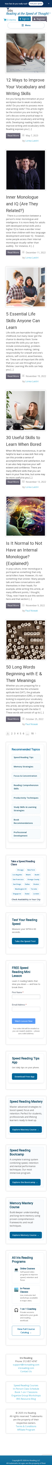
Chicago (20, 870)
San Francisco (18, 879)
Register (41, 18)
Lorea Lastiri (32, 140)
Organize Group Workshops (26, 1395)
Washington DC (21, 889)
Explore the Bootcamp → (25, 1182)
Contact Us (26, 1371)
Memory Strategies (23, 766)
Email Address (19, 1004)
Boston (36, 884)
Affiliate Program (26, 1429)
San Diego (17, 884)
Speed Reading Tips (23, 757)
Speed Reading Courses (26, 1385)
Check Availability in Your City (26, 899)
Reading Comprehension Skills (26, 787)
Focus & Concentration (25, 775)
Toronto (34, 889)
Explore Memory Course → (25, 1235)
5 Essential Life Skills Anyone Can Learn (23, 320)
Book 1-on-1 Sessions (26, 1392)
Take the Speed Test (25, 941)
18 (32, 733)
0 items (11, 19)
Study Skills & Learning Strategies (25, 809)
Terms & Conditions (26, 1426)
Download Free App (24, 1076)
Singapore (17, 894)
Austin (37, 875)
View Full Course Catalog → (26, 1331)
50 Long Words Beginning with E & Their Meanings (24, 673)
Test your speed (36, 4)
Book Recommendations (23, 821)
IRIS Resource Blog (26, 1398)
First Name (17, 992)
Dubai (27, 894)
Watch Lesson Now (23, 1021)
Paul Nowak (31, 610)
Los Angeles (17, 875)
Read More (13, 135)
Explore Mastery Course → (25, 1129)
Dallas (27, 884)
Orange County (33, 879)
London (36, 894)
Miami (28, 875)
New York (31, 870)
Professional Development (20, 834)
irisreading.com (26, 1368)
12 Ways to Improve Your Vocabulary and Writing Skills (25, 86)
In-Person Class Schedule (26, 1388)
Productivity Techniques (26, 797)
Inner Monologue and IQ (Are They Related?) (22, 203)
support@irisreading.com (26, 1364)
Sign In (25, 18)
